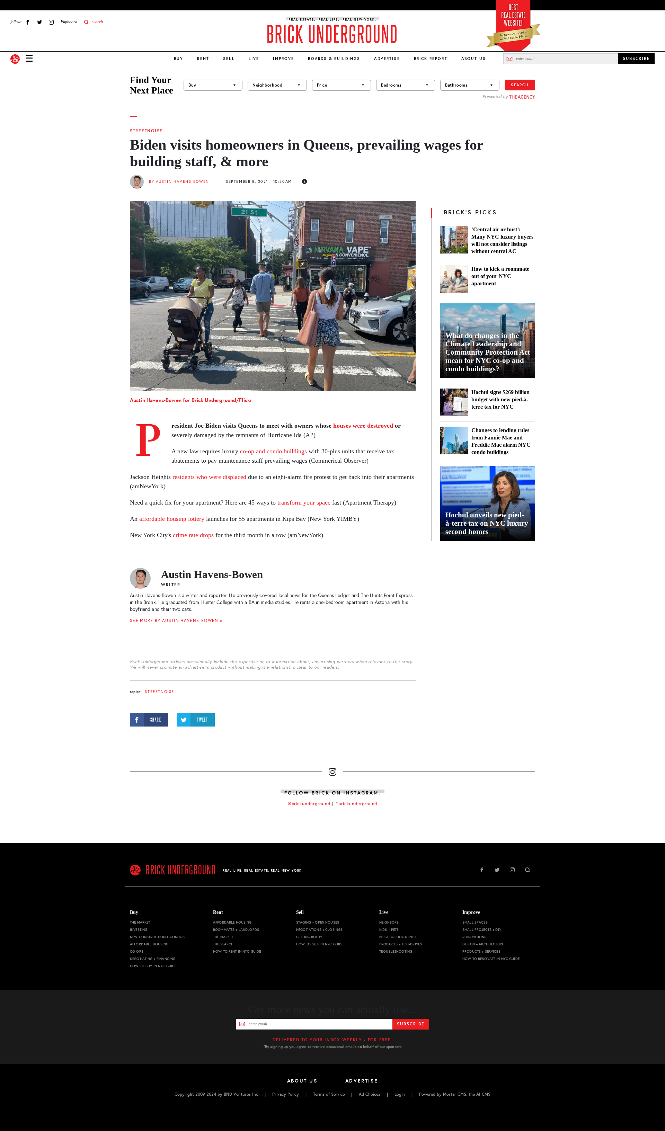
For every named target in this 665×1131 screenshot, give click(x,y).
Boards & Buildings (334, 58)
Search (520, 84)
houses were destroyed (363, 425)
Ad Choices (369, 1094)
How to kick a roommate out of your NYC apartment (500, 276)
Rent (203, 58)
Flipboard (69, 21)
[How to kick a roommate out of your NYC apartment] (454, 279)
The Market (140, 922)
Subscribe (410, 1024)
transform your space (303, 502)
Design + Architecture (483, 944)
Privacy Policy (285, 1094)
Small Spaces (475, 922)
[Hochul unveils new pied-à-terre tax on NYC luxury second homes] (487, 503)
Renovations (474, 937)
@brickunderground (309, 804)
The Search (223, 944)
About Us (473, 58)
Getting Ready (309, 937)
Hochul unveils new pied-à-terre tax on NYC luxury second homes (486, 523)
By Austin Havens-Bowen (179, 181)
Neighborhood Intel (398, 937)
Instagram (51, 22)
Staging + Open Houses (317, 922)
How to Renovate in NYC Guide (491, 958)
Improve (283, 58)
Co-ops (136, 951)
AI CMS (483, 1094)
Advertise (387, 58)
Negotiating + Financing (152, 958)
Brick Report (430, 58)
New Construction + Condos (157, 937)
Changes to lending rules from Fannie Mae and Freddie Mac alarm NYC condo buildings (501, 441)
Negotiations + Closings (319, 929)
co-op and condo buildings (273, 451)
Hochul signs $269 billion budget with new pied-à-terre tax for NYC (500, 399)
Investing (138, 929)
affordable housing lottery (171, 518)
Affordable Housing (149, 944)
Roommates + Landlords (236, 929)
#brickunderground (356, 804)
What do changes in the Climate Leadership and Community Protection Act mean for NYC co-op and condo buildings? (487, 352)
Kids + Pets (389, 929)
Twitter (39, 22)
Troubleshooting (395, 951)
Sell (229, 58)
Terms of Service (329, 1094)
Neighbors (389, 922)
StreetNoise (146, 131)
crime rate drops (193, 535)
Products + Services (481, 951)
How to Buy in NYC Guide (153, 966)
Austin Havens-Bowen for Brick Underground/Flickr (191, 400)
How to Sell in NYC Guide (319, 944)
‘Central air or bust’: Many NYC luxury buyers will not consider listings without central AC (502, 240)
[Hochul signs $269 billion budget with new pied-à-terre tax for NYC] (454, 402)
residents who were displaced (209, 476)
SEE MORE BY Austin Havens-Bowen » (176, 620)
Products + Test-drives (400, 944)
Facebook (27, 22)
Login (399, 1094)
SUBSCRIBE (636, 58)
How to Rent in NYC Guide (237, 951)
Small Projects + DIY (481, 929)
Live (254, 58)
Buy (178, 58)
